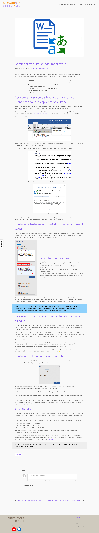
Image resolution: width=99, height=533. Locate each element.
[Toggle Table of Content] (70, 81)
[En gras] (29, 480)
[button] (1, 244)
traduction (18, 454)
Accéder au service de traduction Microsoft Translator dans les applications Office (49, 83)
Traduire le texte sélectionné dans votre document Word (43, 85)
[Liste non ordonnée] (39, 480)
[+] (49, 480)
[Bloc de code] (43, 480)
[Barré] (35, 480)
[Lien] (45, 480)
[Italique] (31, 480)
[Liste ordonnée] (37, 480)
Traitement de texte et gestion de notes (41, 68)
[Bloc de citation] (41, 480)
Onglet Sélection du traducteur (37, 86)
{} (47, 480)
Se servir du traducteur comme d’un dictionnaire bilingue (43, 88)
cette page (50, 439)
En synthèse (31, 92)
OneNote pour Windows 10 (41, 113)
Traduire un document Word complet (37, 90)
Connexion (74, 470)
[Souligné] (33, 480)
